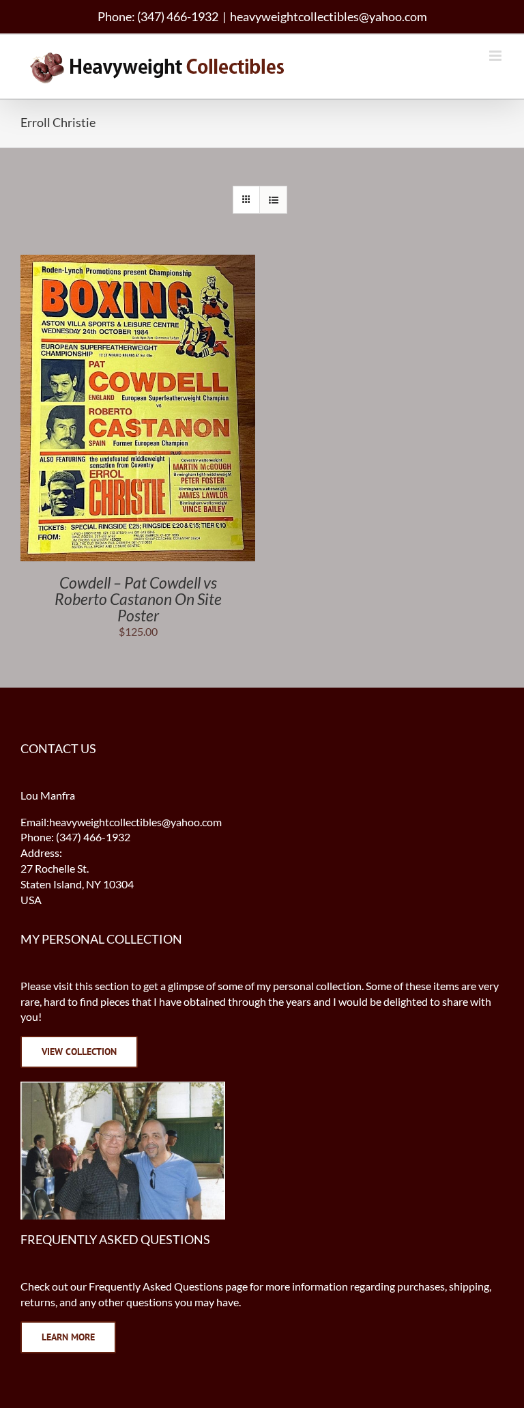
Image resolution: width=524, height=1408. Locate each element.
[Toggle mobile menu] (496, 55)
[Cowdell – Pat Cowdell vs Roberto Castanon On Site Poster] (137, 261)
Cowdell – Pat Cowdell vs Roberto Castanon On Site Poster (138, 599)
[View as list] (273, 199)
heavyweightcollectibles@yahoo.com (328, 16)
